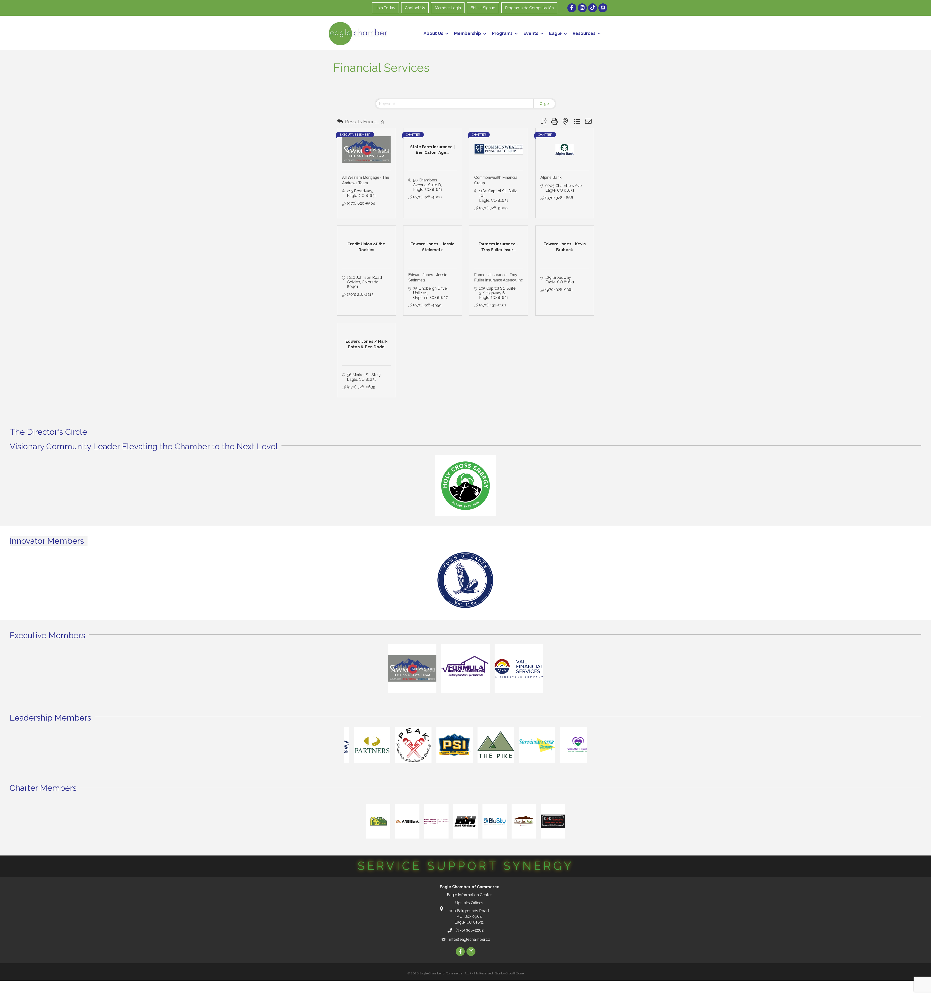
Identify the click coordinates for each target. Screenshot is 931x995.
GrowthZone (515, 973)
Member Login (448, 8)
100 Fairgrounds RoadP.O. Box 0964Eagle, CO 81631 (469, 916)
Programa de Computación (529, 8)
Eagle (555, 33)
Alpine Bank (551, 177)
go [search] (546, 103)
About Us (433, 33)
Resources (584, 33)
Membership (467, 33)
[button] (340, 121)
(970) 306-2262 (470, 930)
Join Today (385, 8)
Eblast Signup (483, 8)
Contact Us (415, 8)
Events (530, 33)
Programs (502, 33)
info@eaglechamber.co (469, 939)
